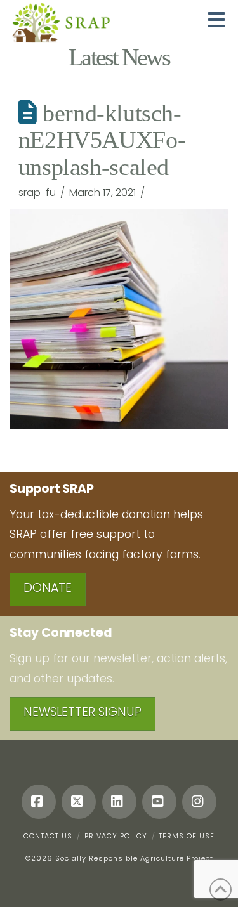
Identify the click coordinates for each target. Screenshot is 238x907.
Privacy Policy (115, 836)
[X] (79, 802)
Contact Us (47, 836)
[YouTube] (159, 802)
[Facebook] (39, 802)
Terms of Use (187, 836)
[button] (216, 19)
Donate (47, 587)
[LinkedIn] (119, 802)
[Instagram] (199, 802)
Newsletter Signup (82, 712)
